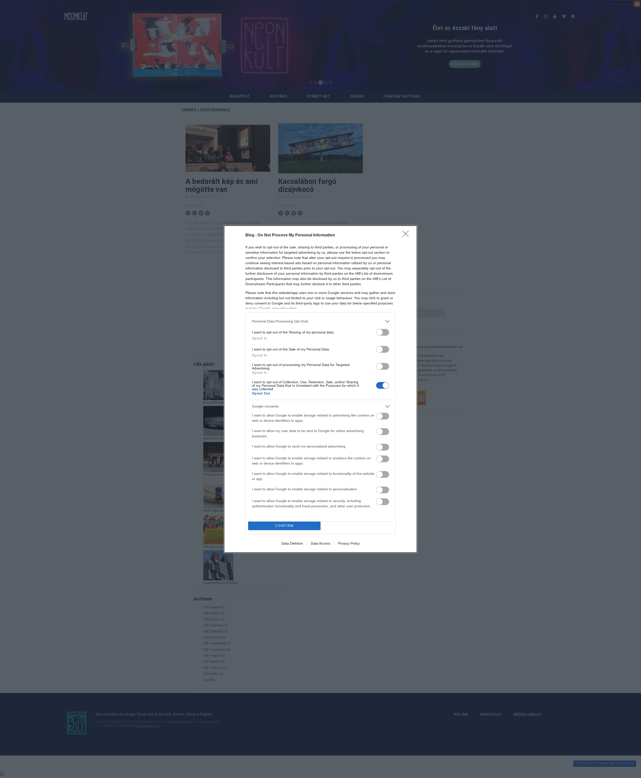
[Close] (407, 235)
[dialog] (320, 389)
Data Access (320, 543)
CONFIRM (284, 526)
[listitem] (320, 321)
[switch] (382, 332)
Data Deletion (292, 543)
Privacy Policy (349, 543)
